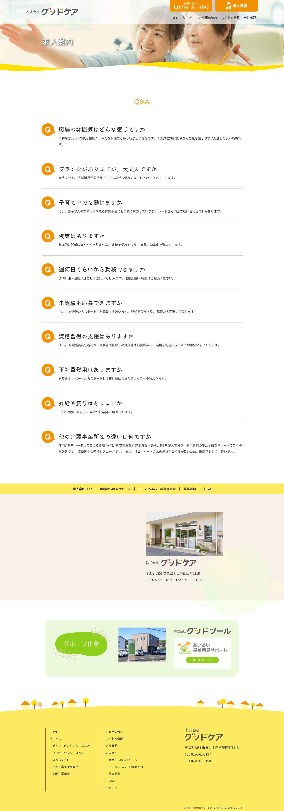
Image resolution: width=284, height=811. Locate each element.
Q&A (207, 488)
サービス (189, 18)
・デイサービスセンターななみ (69, 746)
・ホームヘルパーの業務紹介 (124, 767)
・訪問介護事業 (59, 774)
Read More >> (202, 660)
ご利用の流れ (208, 18)
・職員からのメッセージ (122, 760)
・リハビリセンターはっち (66, 753)
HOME (174, 18)
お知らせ (111, 788)
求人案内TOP (82, 488)
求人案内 (111, 753)
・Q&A (110, 781)
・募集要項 (113, 774)
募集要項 (190, 488)
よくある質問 (230, 18)
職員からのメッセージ (115, 488)
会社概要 (250, 18)
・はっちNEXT (58, 760)
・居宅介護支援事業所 (63, 767)
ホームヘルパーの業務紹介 (157, 488)
